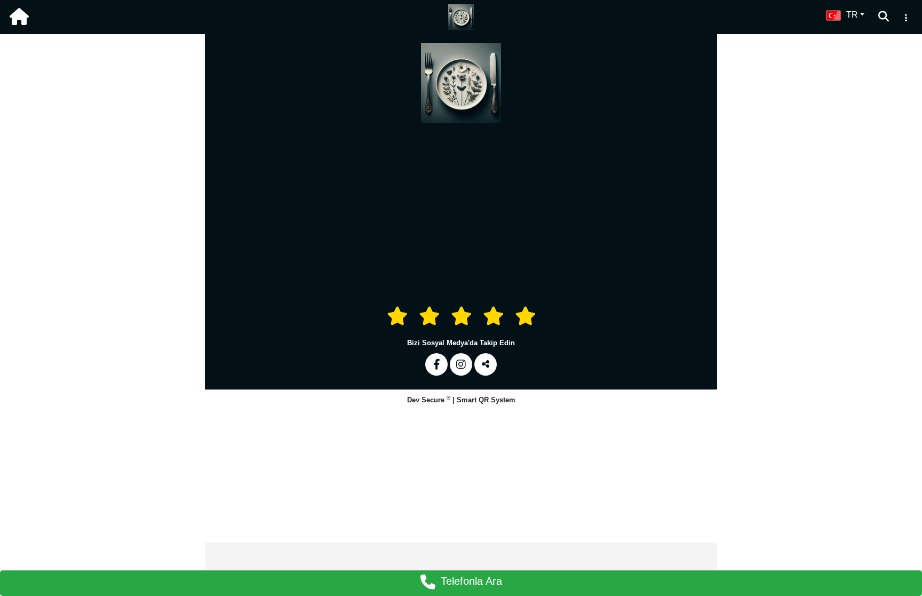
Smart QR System (486, 400)
